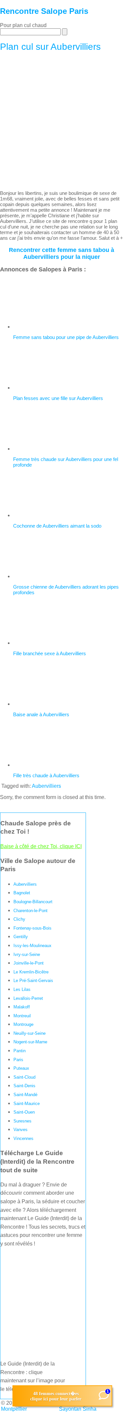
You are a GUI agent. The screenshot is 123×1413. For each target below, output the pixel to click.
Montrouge (23, 1024)
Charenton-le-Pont (30, 910)
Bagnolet (21, 892)
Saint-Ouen (24, 1112)
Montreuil (22, 1015)
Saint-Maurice (26, 1103)
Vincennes (23, 1138)
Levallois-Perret (28, 998)
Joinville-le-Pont (28, 963)
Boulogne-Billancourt (32, 901)
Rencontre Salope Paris (44, 11)
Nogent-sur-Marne (30, 1041)
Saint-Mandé (25, 1094)
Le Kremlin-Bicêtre (31, 971)
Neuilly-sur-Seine (29, 1033)
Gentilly (20, 936)
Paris (18, 1059)
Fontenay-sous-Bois (32, 928)
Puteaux (21, 1068)
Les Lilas (22, 989)
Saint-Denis (24, 1085)
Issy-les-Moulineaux (32, 945)
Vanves (20, 1129)
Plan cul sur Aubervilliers (50, 47)
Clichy (19, 919)
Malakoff (21, 1006)
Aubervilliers (46, 786)
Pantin (19, 1050)
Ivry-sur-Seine (26, 954)
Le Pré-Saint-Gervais (33, 980)
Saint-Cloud (24, 1077)
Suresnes (22, 1121)
